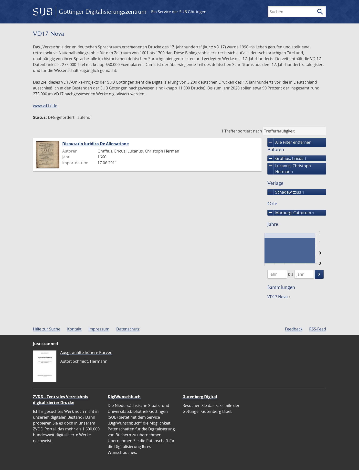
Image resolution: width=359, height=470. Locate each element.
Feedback (293, 329)
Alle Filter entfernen (289, 142)
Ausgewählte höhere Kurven (86, 352)
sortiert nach (250, 131)
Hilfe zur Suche (46, 329)
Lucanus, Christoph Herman (289, 168)
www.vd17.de (45, 105)
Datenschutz (127, 329)
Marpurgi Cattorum (290, 213)
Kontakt (74, 329)
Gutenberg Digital (199, 396)
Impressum (98, 329)
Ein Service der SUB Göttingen (178, 11)
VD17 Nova (279, 296)
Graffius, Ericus (286, 158)
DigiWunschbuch (124, 396)
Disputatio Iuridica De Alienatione (95, 143)
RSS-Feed (317, 329)
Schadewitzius (285, 192)
